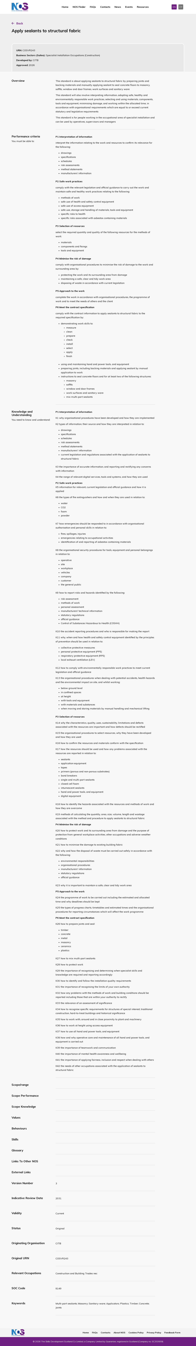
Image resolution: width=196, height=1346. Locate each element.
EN (174, 7)
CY (180, 7)
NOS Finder (79, 6)
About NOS (119, 1332)
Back (19, 23)
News (118, 6)
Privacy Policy (154, 1332)
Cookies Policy (136, 1332)
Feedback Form (172, 1332)
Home (65, 6)
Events (129, 6)
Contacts (105, 6)
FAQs (93, 6)
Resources (143, 6)
